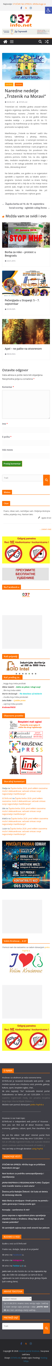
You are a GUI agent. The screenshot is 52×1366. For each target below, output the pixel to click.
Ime (5, 423)
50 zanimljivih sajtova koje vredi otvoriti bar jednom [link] (25, 1227)
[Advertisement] (22, 632)
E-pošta (6, 436)
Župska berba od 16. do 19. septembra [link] (23, 203)
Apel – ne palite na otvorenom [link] (23, 348)
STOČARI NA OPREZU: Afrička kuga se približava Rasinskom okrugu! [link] (29, 5)
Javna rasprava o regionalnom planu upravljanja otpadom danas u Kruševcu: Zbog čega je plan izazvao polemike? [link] (24, 1218)
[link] (48, 10)
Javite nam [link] (6, 1271)
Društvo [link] (9, 84)
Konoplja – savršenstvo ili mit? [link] (16, 1209)
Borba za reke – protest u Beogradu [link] (20, 253)
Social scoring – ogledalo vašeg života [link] (29, 207)
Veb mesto (7, 449)
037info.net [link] (23, 102)
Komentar (8, 386)
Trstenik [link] (19, 84)
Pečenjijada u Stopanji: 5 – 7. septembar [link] (22, 302)
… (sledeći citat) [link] (45, 529)
